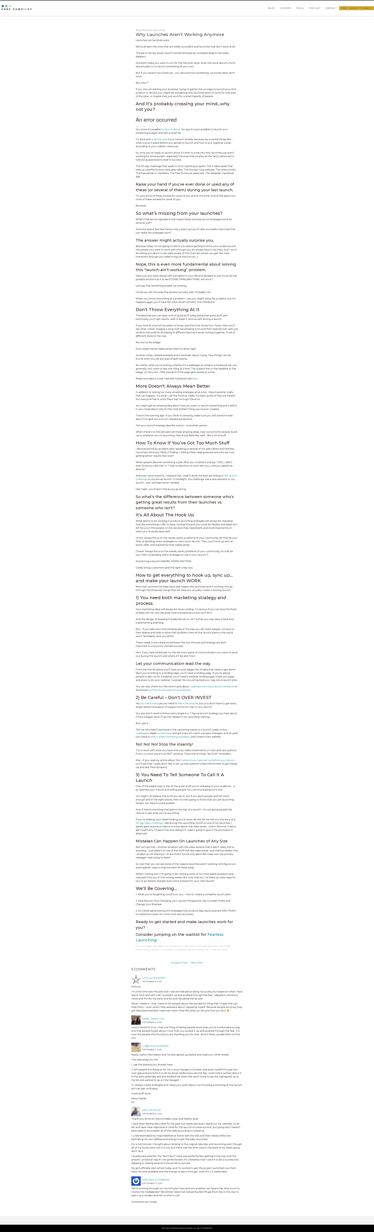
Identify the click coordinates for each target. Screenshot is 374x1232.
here (195, 378)
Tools (300, 8)
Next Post (197, 963)
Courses (285, 8)
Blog (271, 8)
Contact (331, 8)
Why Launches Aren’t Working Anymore (180, 34)
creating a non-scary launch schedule (212, 686)
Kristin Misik (151, 1110)
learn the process (188, 703)
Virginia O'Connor (155, 1179)
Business (147, 30)
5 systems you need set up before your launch (207, 760)
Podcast (315, 8)
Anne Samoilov (153, 1018)
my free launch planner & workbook (169, 690)
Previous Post (179, 963)
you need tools (149, 703)
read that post (159, 139)
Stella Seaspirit (154, 978)
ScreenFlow (164, 733)
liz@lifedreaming (155, 1046)
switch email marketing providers (170, 736)
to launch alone (170, 129)
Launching (159, 30)
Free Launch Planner (356, 8)
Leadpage (141, 733)
